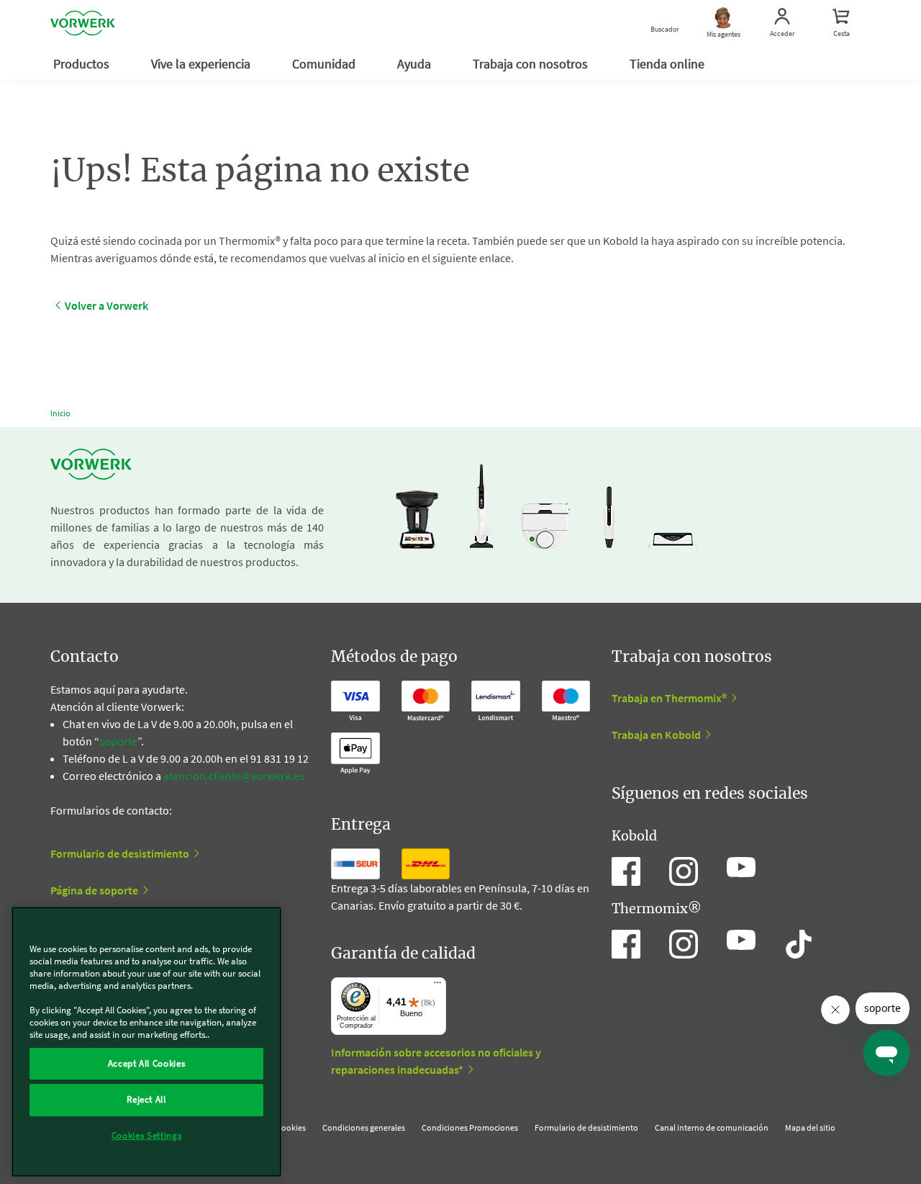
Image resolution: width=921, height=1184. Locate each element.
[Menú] (437, 986)
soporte (118, 741)
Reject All (146, 1099)
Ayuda (415, 63)
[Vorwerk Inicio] (82, 23)
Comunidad (325, 63)
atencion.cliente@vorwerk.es (233, 775)
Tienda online (668, 63)
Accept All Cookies (147, 1063)
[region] (146, 1042)
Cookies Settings (147, 1135)
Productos (82, 63)
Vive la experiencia (202, 63)
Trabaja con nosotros (532, 63)
